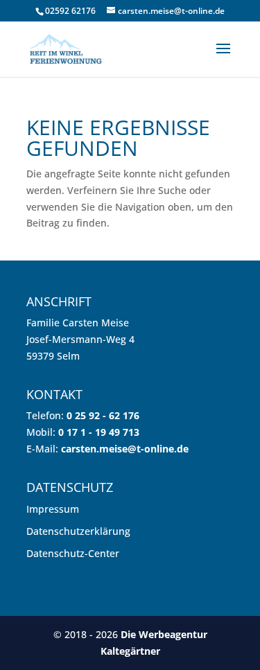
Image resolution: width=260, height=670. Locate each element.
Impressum (52, 508)
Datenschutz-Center (72, 553)
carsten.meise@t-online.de (125, 448)
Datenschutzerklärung (78, 531)
